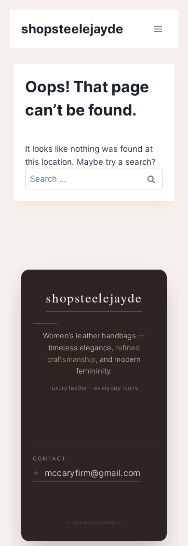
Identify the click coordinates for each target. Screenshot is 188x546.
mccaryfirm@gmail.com (87, 473)
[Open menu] (158, 28)
